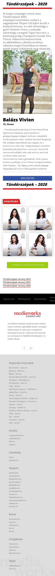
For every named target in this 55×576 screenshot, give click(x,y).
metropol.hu (14, 525)
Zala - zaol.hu (14, 423)
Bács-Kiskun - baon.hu (18, 368)
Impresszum (9, 299)
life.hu (11, 528)
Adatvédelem (40, 299)
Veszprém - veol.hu (17, 420)
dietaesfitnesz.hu (16, 497)
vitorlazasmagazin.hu (17, 500)
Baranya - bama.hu (17, 371)
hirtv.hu (12, 441)
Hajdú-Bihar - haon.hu (18, 392)
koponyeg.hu (14, 547)
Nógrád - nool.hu (16, 404)
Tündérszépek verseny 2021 (17, 282)
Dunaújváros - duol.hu (18, 383)
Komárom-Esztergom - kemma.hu (22, 401)
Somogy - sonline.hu (17, 407)
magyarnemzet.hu (16, 435)
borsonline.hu (14, 519)
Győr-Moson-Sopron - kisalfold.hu (22, 389)
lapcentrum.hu (15, 553)
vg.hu (11, 457)
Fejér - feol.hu (14, 386)
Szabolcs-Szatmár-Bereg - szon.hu (23, 411)
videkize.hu (13, 503)
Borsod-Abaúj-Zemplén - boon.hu (22, 377)
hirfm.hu (12, 569)
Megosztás (27, 178)
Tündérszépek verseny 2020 (17, 285)
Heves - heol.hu (15, 395)
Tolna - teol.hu (14, 414)
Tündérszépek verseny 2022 (17, 279)
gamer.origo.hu (15, 482)
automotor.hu (14, 476)
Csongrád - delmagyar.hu (19, 380)
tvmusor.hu (13, 506)
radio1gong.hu (15, 566)
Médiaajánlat (24, 299)
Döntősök (11, 201)
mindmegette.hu (15, 491)
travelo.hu (13, 494)
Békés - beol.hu (15, 374)
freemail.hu (13, 544)
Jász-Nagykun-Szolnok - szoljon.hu (23, 398)
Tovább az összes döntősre (27, 265)
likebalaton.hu (14, 485)
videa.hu (12, 550)
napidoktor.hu (14, 488)
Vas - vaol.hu (14, 417)
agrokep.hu (13, 460)
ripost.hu (12, 522)
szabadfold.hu (14, 438)
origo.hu (12, 445)
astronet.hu (13, 473)
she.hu (11, 531)
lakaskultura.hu (15, 479)
